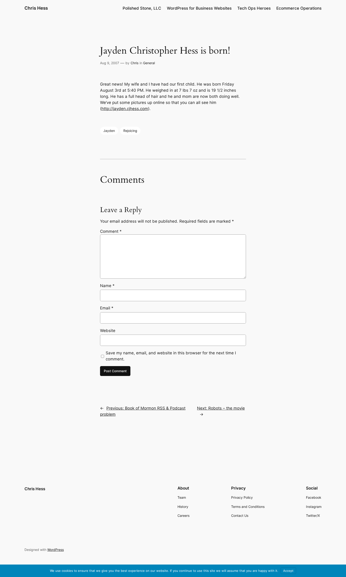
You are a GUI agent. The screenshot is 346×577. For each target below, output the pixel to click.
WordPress (55, 550)
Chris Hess (36, 8)
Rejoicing (130, 131)
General (149, 63)
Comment (111, 231)
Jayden (109, 131)
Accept (288, 571)
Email (106, 308)
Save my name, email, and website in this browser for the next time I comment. (171, 356)
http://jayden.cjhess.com (124, 108)
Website (107, 330)
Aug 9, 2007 (109, 63)
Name (107, 285)
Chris (134, 63)
